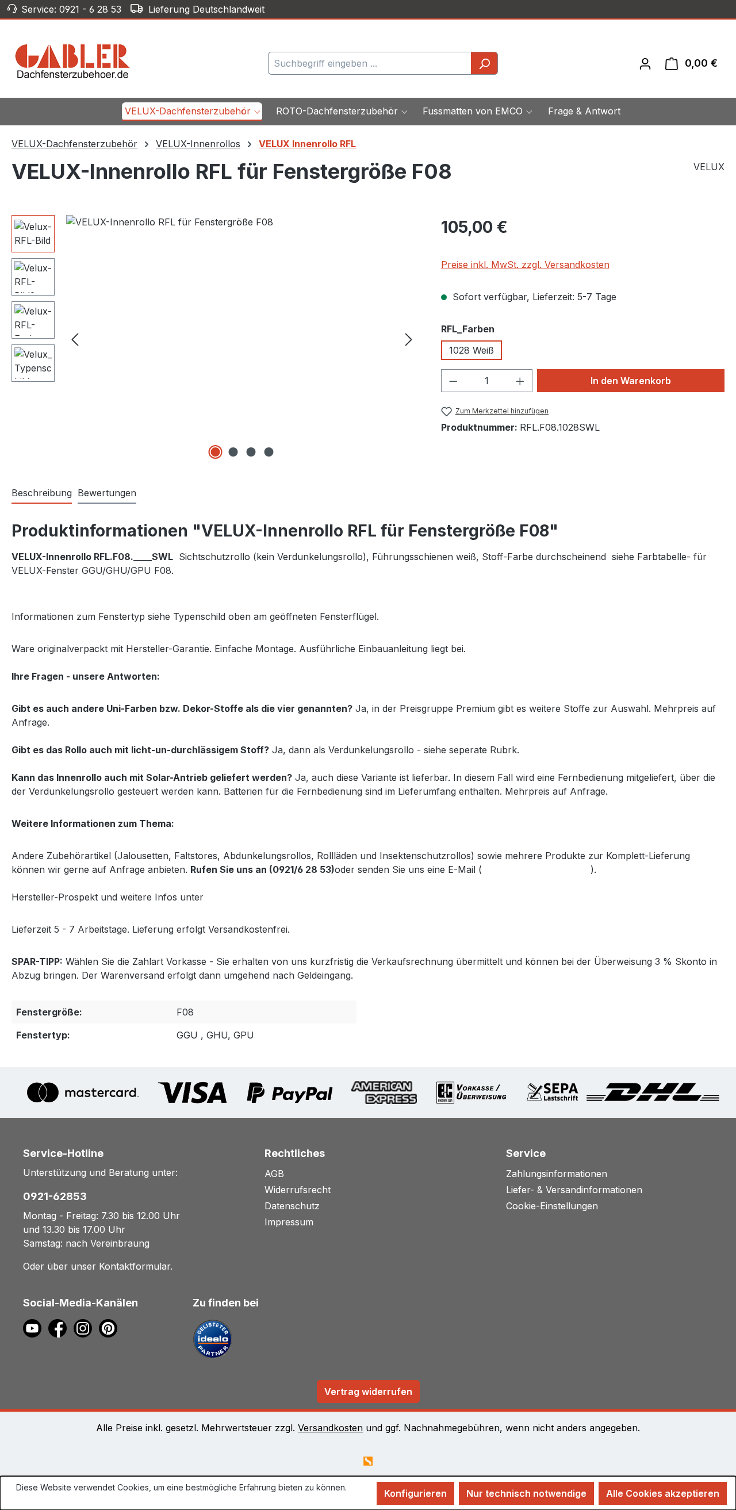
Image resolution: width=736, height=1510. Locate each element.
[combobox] (369, 63)
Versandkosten (330, 1428)
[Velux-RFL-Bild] (241, 338)
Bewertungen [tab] (107, 493)
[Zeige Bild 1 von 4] (215, 452)
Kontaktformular (134, 1266)
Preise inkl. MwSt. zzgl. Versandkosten (525, 264)
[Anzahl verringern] (453, 380)
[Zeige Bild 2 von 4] (232, 452)
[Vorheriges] (74, 338)
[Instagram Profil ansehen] (86, 1327)
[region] (215, 338)
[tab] (42, 493)
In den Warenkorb (631, 380)
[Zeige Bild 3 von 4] (250, 452)
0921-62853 (55, 1196)
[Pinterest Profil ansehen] (110, 1327)
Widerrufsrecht (297, 1189)
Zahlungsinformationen (556, 1173)
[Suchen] (484, 63)
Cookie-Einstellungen (552, 1206)
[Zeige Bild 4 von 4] (268, 452)
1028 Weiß (471, 350)
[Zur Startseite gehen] (73, 61)
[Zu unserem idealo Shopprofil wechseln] (213, 1338)
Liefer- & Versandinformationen (574, 1189)
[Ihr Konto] (645, 63)
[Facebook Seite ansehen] (61, 1327)
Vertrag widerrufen (368, 1391)
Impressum (288, 1222)
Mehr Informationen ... (56, 1499)
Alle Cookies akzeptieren (662, 1493)
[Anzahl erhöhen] (520, 380)
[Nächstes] (408, 338)
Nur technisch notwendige (526, 1493)
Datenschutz (292, 1206)
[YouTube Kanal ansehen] (35, 1327)
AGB (274, 1173)
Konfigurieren (415, 1493)
